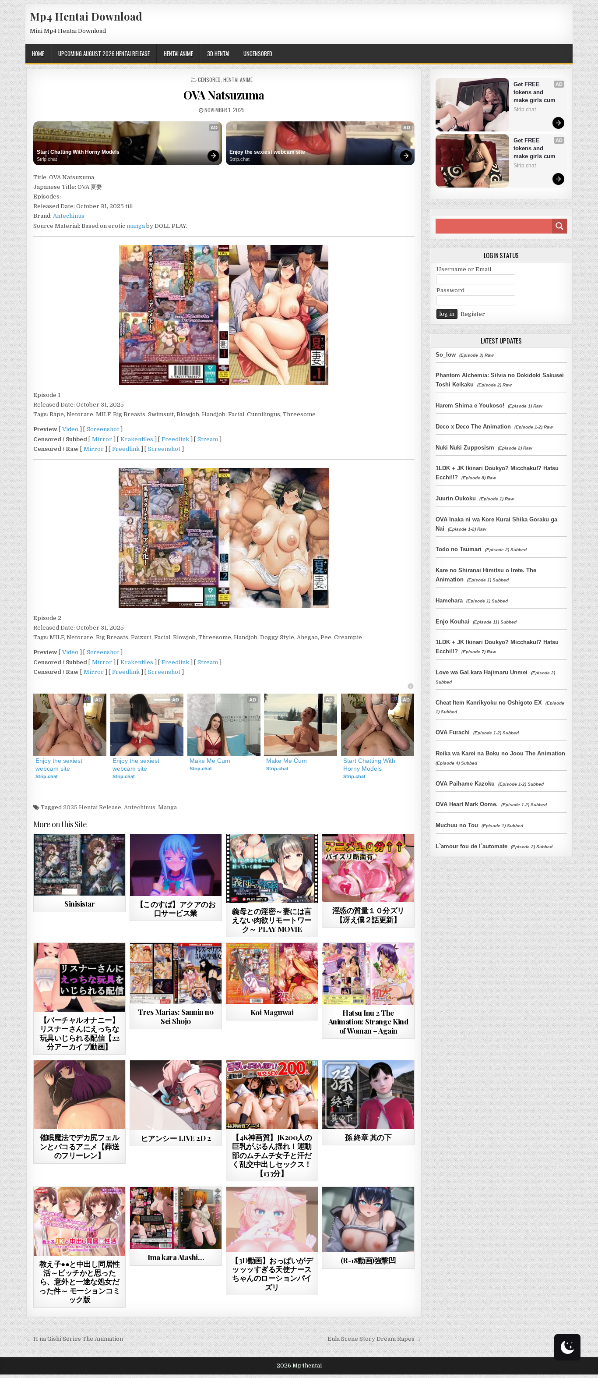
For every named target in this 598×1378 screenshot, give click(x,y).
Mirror (102, 439)
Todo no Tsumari (459, 549)
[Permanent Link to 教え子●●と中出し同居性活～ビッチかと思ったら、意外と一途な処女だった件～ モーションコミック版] (79, 1221)
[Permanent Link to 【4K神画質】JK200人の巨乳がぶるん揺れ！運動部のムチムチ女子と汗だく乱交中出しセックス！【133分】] (272, 1094)
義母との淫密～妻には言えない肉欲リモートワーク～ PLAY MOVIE (272, 920)
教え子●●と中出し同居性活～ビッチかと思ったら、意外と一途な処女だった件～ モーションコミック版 (79, 1281)
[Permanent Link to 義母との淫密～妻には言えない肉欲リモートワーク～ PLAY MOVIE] (272, 868)
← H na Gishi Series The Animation (74, 1338)
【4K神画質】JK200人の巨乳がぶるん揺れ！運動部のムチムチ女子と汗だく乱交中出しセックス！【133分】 (272, 1155)
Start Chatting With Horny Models (78, 152)
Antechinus (68, 216)
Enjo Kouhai (452, 621)
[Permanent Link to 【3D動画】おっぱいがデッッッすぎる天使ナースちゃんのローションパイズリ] (272, 1219)
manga (136, 226)
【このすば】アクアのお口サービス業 (176, 908)
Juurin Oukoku (456, 498)
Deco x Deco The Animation (473, 426)
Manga (167, 807)
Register (473, 314)
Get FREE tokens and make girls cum (535, 92)
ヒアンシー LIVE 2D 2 (176, 1138)
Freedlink (175, 439)
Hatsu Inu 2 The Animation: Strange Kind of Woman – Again (368, 1021)
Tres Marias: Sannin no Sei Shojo (175, 1016)
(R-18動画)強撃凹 (368, 1260)
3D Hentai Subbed (382, 1208)
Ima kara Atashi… (176, 1257)
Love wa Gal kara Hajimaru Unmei (482, 672)
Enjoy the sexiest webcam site (267, 152)
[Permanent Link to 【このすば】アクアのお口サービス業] (176, 865)
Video (70, 429)
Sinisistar (79, 903)
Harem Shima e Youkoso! (470, 405)
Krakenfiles (136, 439)
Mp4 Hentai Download (86, 16)
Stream (207, 439)
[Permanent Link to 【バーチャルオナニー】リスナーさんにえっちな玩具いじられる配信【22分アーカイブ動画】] (79, 977)
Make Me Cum (210, 760)
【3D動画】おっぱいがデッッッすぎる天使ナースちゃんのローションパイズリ (272, 1273)
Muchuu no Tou (457, 825)
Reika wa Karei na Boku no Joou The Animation (500, 753)
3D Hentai (218, 53)
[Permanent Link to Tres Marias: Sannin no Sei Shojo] (176, 973)
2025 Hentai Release (92, 807)
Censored (209, 79)
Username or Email (463, 269)
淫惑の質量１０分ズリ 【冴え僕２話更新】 (368, 914)
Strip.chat (47, 159)
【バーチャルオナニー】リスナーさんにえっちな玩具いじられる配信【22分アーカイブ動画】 (80, 1033)
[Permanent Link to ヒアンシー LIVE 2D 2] (176, 1095)
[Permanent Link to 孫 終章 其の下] (368, 1094)
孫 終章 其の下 (368, 1137)
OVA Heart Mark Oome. (467, 804)
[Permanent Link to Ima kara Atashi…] (176, 1218)
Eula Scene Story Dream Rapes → (374, 1338)
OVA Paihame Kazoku (465, 783)
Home (38, 53)
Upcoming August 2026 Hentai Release (104, 53)
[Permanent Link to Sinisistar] (79, 865)
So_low (446, 354)
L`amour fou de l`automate (471, 846)
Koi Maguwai (272, 1012)
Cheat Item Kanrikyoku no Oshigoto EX (489, 702)
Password (450, 290)
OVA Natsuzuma (223, 95)
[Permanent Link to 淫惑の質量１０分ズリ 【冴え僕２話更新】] (368, 868)
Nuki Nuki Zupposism (465, 447)
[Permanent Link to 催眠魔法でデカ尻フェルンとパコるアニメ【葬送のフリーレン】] (79, 1094)
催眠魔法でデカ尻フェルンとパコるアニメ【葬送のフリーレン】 (80, 1146)
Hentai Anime (178, 53)
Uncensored (257, 53)
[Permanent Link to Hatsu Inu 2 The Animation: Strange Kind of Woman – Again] (368, 974)
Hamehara (449, 600)
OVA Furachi (453, 732)
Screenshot (103, 429)
